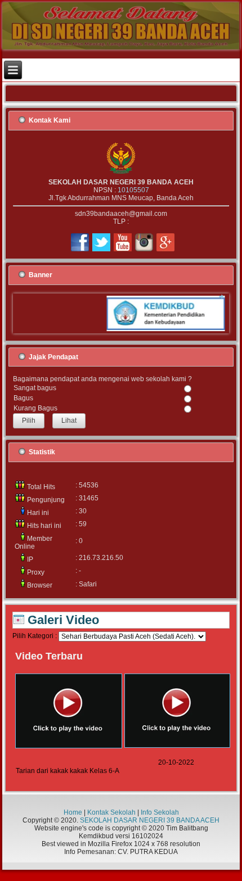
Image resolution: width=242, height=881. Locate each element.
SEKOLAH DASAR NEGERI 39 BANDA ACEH (149, 820)
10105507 (133, 190)
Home (73, 812)
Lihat (69, 420)
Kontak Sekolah (111, 812)
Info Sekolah (160, 812)
